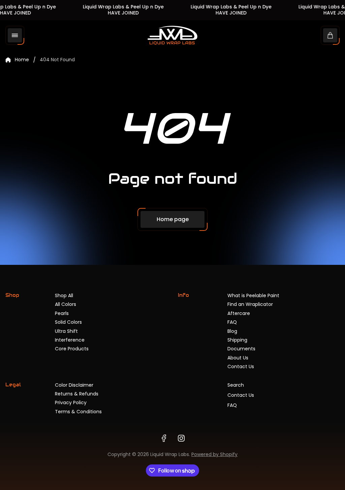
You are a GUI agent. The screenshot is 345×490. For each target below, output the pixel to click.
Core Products (72, 348)
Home (22, 60)
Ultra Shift (66, 331)
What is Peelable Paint (253, 295)
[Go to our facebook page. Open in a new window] (163, 438)
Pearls (62, 313)
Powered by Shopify (214, 454)
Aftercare (238, 313)
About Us (237, 357)
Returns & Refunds (76, 393)
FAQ (232, 322)
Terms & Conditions (78, 411)
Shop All (64, 295)
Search (235, 385)
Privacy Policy (71, 402)
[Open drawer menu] (14, 35)
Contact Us (240, 366)
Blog (232, 331)
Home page (173, 219)
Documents (241, 348)
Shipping (237, 340)
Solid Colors (68, 322)
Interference (70, 340)
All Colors (65, 304)
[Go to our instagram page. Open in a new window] (181, 438)
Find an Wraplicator (250, 304)
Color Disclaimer (74, 385)
